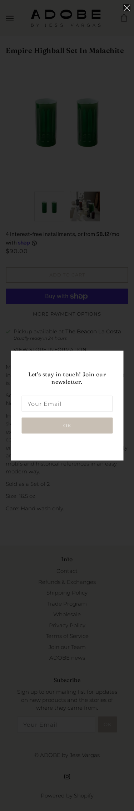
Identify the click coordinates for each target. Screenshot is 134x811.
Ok (67, 425)
